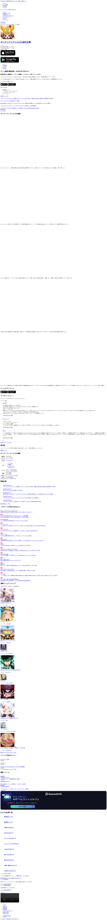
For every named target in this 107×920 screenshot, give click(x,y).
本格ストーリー (11, 467)
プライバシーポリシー (8, 910)
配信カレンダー (7, 13)
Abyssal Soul (3, 680)
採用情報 (5, 908)
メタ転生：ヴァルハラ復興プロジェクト (9, 718)
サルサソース (6, 418)
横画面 (9, 464)
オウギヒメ (2, 763)
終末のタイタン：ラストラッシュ (7, 640)
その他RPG (8, 701)
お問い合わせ (6, 913)
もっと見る (2, 790)
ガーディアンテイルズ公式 (12, 475)
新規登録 (5, 6)
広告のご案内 (6, 912)
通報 (12, 415)
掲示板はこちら (3, 450)
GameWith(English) (7, 915)
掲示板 (4, 68)
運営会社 (5, 906)
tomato (4, 430)
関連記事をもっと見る (5, 503)
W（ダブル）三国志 (4, 759)
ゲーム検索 (5, 4)
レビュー (5, 67)
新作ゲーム (6, 14)
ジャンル (6, 19)
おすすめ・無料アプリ (9, 15)
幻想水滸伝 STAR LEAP (5, 602)
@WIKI (4, 916)
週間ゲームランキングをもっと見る (8, 752)
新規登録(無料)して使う (5, 878)
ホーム (4, 3)
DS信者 (4, 403)
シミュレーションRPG (11, 731)
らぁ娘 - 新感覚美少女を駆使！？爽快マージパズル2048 (12, 747)
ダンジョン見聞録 (4, 699)
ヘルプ (4, 905)
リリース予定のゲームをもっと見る (8, 769)
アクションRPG (9, 457)
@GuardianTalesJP (9, 477)
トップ (4, 11)
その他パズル (9, 750)
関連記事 (5, 65)
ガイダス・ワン (3, 651)
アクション (8, 672)
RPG (7, 605)
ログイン (5, 7)
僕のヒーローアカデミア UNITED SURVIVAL (10, 669)
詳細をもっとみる (4, 96)
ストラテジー (9, 642)
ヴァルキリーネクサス (5, 621)
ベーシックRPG (9, 682)
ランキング (5, 17)
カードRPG (8, 623)
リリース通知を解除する (5, 890)
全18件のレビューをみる (5, 442)
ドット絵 (10, 463)
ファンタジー (11, 466)
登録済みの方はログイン (16, 878)
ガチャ (5, 18)
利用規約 (5, 909)
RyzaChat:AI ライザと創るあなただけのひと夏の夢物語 (12, 766)
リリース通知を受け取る (5, 884)
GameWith (8, 918)
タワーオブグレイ (4, 729)
